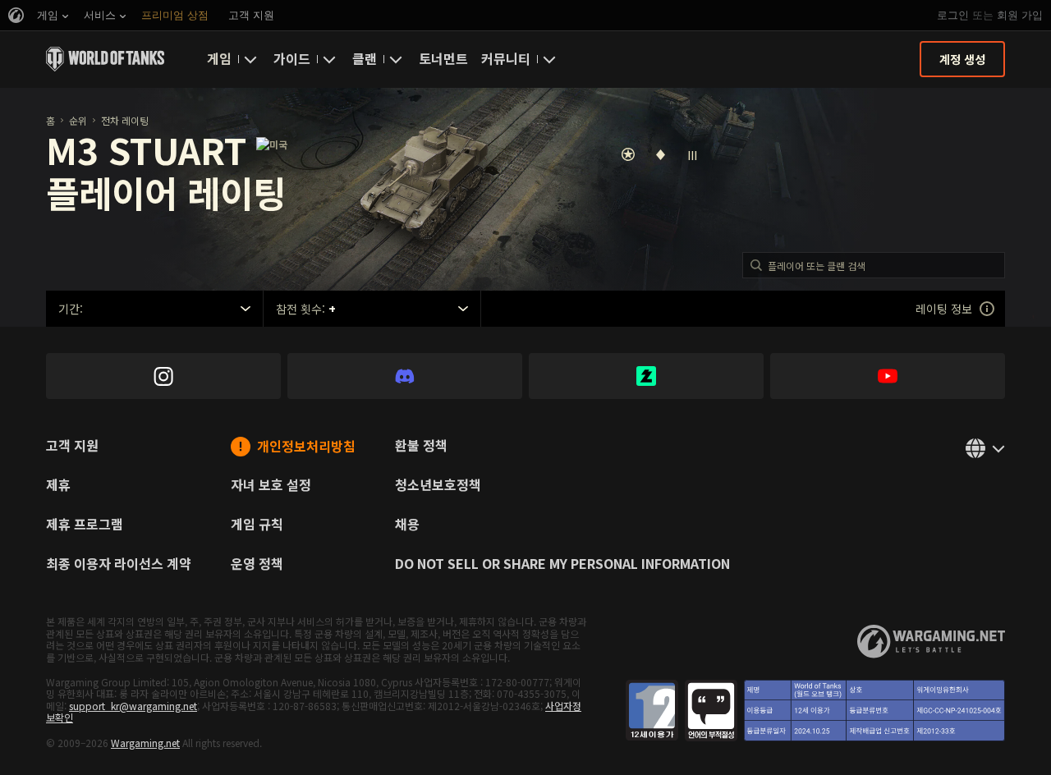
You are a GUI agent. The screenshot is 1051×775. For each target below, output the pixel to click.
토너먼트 (443, 58)
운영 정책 (257, 565)
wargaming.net (931, 641)
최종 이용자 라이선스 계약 (118, 565)
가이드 (291, 58)
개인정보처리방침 (306, 447)
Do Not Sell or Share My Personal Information (562, 565)
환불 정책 (421, 446)
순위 (78, 120)
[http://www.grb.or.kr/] (815, 710)
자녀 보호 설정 (271, 486)
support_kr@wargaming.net (133, 706)
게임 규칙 (257, 525)
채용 (407, 525)
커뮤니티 (505, 58)
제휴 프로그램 (84, 525)
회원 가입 (1020, 15)
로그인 (953, 15)
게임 (219, 58)
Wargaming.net (145, 743)
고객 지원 (72, 446)
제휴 (58, 486)
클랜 (364, 58)
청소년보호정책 (438, 486)
